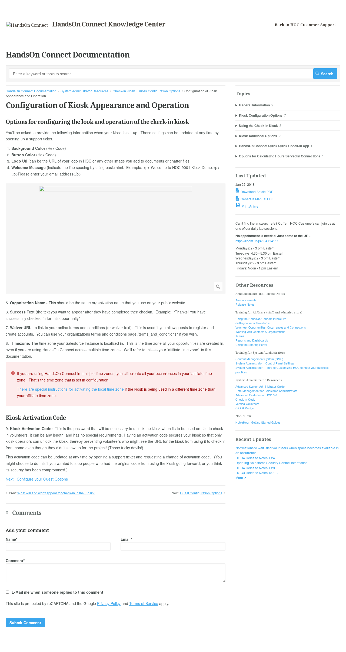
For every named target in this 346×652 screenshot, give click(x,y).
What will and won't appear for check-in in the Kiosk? (56, 493)
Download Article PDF (257, 191)
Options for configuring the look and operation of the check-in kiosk (97, 122)
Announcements (245, 300)
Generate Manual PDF (257, 199)
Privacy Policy (109, 603)
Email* (126, 539)
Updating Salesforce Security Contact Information (271, 462)
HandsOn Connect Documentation (31, 91)
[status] (115, 384)
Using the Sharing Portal (251, 345)
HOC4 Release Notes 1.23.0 (256, 467)
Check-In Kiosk (124, 91)
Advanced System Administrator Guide (260, 386)
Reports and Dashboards (251, 340)
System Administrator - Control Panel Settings (264, 363)
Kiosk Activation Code (36, 417)
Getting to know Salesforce (252, 323)
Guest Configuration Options (201, 493)
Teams (239, 336)
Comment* (15, 560)
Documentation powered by (26, 645)
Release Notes (244, 304)
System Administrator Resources (84, 91)
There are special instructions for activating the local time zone (70, 389)
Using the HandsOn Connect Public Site (260, 319)
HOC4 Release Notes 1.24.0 (256, 457)
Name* (11, 539)
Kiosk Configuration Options (159, 91)
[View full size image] (115, 238)
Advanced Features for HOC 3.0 (256, 395)
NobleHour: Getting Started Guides (257, 422)
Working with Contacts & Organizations (260, 332)
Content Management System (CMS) (259, 359)
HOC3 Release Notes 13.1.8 (256, 472)
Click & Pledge (244, 408)
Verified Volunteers (247, 404)
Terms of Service (143, 603)
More (239, 477)
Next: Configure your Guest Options (37, 479)
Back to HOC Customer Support (305, 25)
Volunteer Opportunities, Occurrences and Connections (270, 327)
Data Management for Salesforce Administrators (266, 391)
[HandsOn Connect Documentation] (27, 25)
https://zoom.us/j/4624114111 (257, 240)
